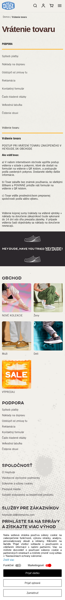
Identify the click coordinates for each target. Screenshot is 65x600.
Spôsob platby (10, 56)
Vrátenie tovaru (19, 17)
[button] (59, 5)
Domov (6, 17)
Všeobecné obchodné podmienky (21, 477)
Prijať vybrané (32, 583)
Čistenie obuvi (10, 113)
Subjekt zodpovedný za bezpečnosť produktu (28, 494)
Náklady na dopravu (13, 64)
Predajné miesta (11, 489)
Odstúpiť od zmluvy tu (14, 72)
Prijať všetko (33, 573)
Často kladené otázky (14, 96)
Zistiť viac (8, 559)
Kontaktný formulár (13, 88)
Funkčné (8, 565)
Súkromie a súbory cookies (17, 483)
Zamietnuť (32, 593)
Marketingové (36, 565)
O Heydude (8, 472)
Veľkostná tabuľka (12, 104)
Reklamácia (8, 80)
